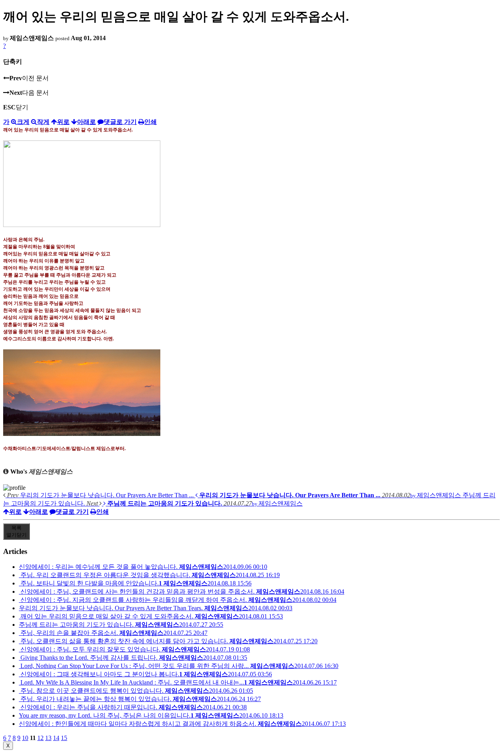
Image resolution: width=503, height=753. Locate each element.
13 (48, 738)
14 (56, 738)
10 (25, 738)
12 (40, 738)
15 (64, 738)
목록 (16, 531)
